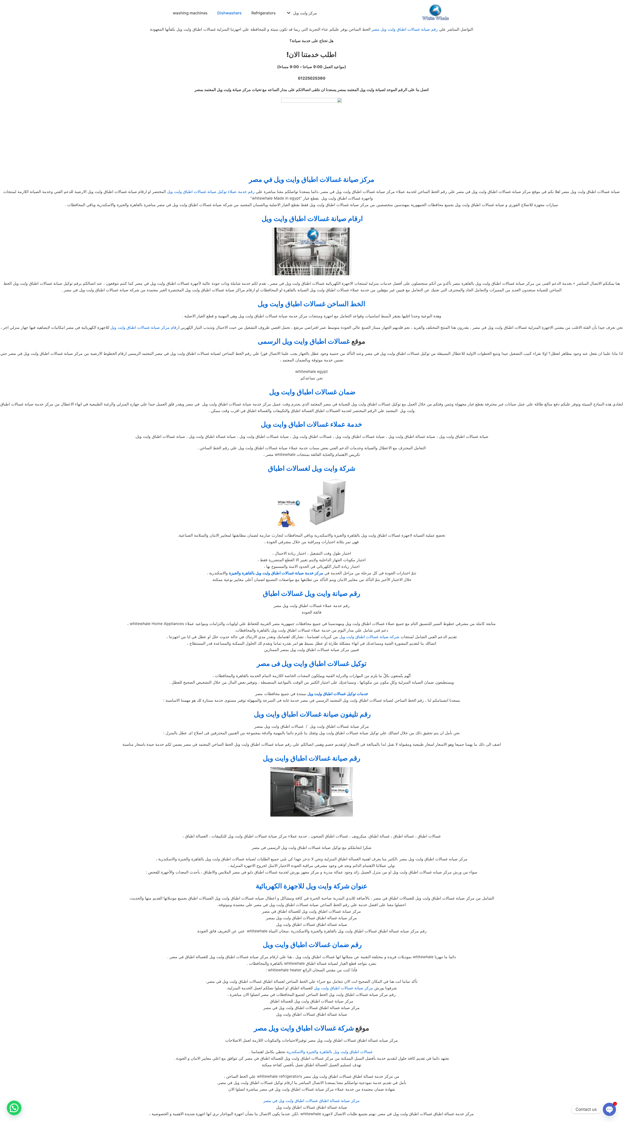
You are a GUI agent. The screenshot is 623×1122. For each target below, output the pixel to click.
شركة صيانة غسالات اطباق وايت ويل (369, 636)
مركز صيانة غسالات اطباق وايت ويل (343, 987)
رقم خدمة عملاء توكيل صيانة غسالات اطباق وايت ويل (211, 191)
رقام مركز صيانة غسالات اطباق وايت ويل (144, 327)
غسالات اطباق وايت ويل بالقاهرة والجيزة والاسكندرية (329, 1051)
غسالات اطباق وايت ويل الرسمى (304, 341)
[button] (14, 1108)
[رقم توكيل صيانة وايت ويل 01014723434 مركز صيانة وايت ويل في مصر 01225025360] (435, 13)
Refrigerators (263, 12)
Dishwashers (229, 12)
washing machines (190, 12)
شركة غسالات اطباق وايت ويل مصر (304, 1028)
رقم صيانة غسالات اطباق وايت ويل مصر (405, 29)
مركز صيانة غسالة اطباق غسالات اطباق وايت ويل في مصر (311, 1100)
